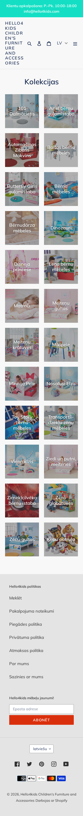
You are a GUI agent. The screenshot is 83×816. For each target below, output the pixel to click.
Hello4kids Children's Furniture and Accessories (14, 43)
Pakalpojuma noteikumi (31, 611)
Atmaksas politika (26, 650)
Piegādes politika (25, 624)
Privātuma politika (26, 637)
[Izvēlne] (75, 43)
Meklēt (15, 598)
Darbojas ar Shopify (51, 800)
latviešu (40, 748)
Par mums (19, 663)
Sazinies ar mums (26, 676)
